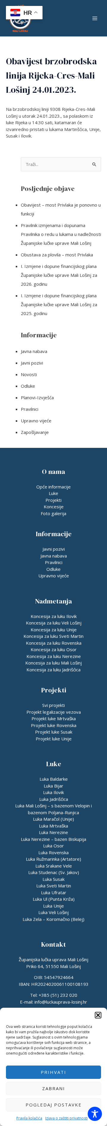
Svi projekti (53, 705)
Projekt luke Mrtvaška (54, 718)
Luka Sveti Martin (53, 886)
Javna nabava (34, 351)
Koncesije (54, 507)
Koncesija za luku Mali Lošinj (53, 663)
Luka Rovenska (53, 852)
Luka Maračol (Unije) (53, 819)
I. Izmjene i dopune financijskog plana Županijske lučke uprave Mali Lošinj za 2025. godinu (59, 304)
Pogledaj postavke (54, 1105)
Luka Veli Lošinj (53, 912)
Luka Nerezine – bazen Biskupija (53, 839)
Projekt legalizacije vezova (53, 712)
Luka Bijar (53, 786)
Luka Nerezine (53, 832)
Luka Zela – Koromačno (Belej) (53, 919)
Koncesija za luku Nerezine (53, 656)
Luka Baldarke (54, 779)
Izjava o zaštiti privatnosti (66, 1118)
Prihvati (53, 1072)
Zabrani (53, 1088)
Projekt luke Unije (54, 739)
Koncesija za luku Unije (54, 630)
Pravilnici (29, 409)
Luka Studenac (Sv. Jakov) (53, 872)
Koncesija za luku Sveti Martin (53, 636)
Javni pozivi (32, 363)
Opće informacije (53, 487)
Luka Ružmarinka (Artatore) (53, 859)
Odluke (28, 386)
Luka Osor (53, 846)
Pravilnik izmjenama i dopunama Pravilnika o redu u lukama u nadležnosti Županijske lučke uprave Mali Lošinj (61, 234)
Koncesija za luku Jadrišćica (53, 670)
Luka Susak (53, 879)
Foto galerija (53, 513)
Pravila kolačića (29, 1118)
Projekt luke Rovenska (53, 725)
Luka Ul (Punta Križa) (54, 899)
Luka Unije (53, 906)
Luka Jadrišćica (53, 799)
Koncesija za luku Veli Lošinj (53, 623)
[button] (98, 1015)
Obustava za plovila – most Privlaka (57, 255)
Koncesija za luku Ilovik (54, 616)
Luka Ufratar (53, 892)
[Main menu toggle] (95, 18)
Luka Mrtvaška (53, 826)
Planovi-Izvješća (37, 397)
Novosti (29, 374)
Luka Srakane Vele (53, 866)
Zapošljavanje (35, 432)
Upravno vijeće (36, 421)
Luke (53, 493)
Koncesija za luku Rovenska (53, 643)
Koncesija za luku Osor (54, 649)
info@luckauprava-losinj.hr (60, 1002)
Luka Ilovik (53, 792)
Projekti (53, 500)
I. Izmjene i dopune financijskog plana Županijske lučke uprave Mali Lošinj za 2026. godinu (59, 275)
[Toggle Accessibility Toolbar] (95, 1114)
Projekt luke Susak (53, 732)
